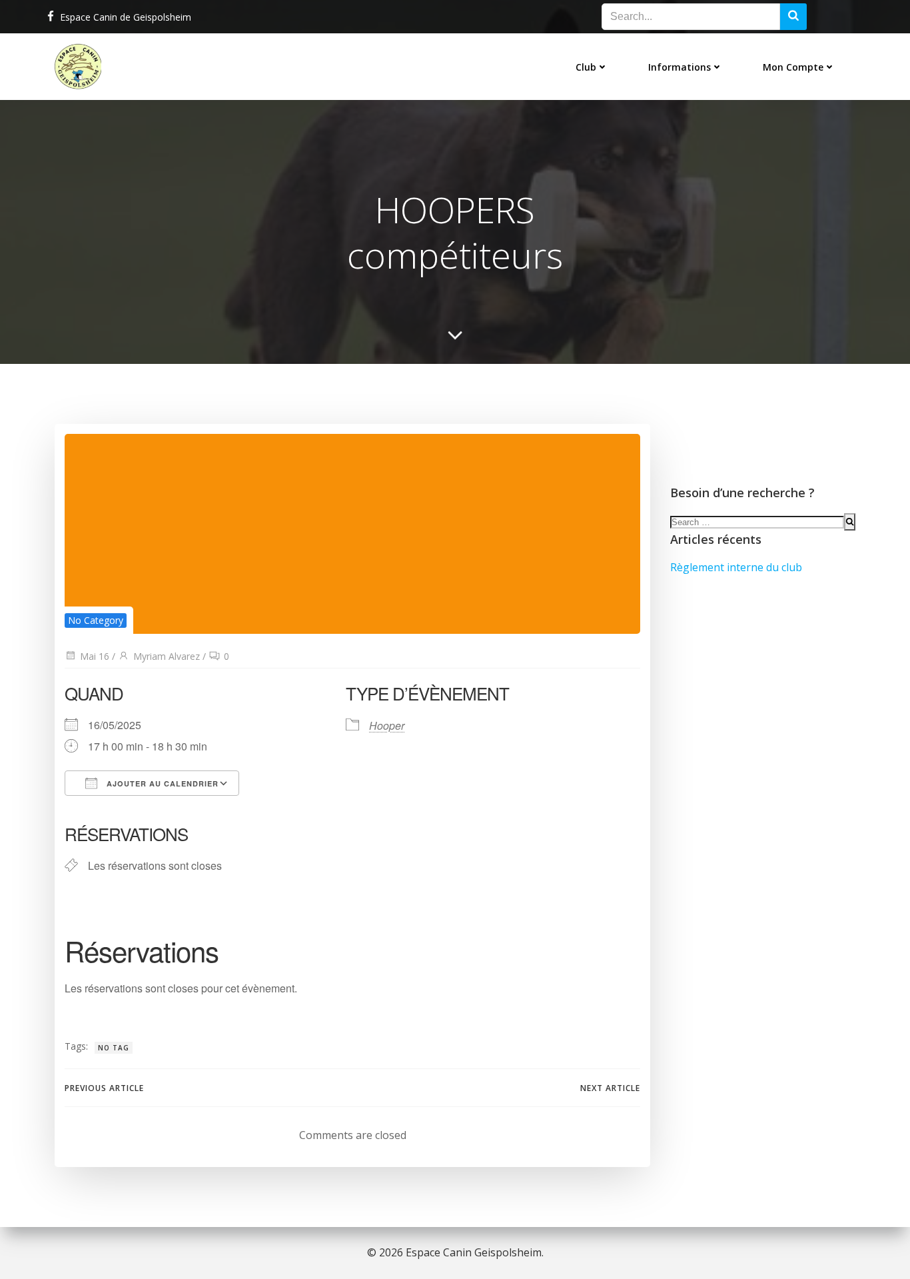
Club (586, 67)
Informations (679, 67)
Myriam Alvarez (166, 656)
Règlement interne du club (736, 567)
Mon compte (793, 67)
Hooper (386, 725)
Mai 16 (94, 656)
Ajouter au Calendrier (161, 783)
